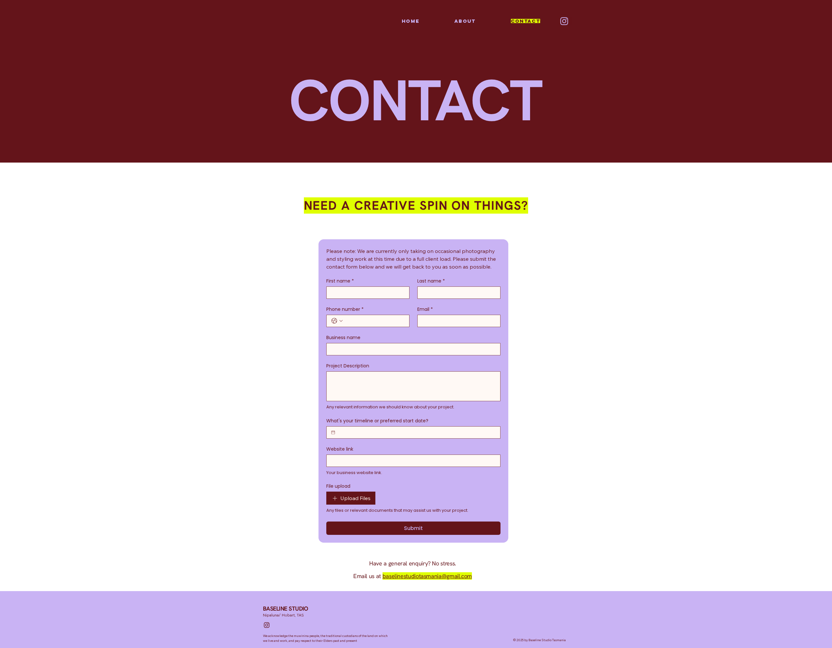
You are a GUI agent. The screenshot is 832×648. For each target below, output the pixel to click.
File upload (338, 486)
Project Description (347, 366)
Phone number (345, 309)
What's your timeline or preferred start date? (377, 421)
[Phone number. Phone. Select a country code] (337, 321)
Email (425, 309)
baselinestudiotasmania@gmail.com (427, 576)
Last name (431, 281)
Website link (339, 449)
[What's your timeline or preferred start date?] (333, 432)
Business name (343, 337)
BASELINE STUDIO (285, 608)
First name (340, 281)
